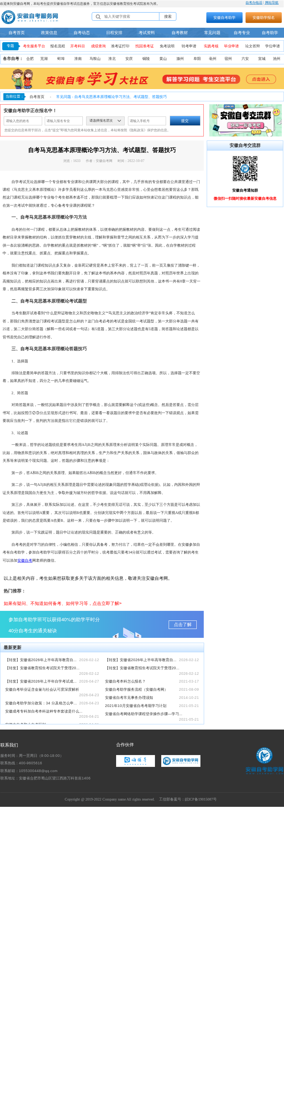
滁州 (180, 59)
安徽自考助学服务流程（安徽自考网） (136, 689)
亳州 (212, 59)
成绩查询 (98, 46)
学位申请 (272, 46)
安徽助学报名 (264, 18)
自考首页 (17, 32)
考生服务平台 (34, 46)
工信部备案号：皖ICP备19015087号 (188, 799)
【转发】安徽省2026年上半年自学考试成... (41, 681)
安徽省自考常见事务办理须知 (129, 698)
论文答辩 (252, 46)
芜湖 (44, 59)
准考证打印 (120, 46)
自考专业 (242, 32)
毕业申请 (231, 46)
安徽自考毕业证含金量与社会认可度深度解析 (42, 689)
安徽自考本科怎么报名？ (125, 681)
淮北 (112, 59)
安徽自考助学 (224, 18)
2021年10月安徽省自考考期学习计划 (135, 706)
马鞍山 (95, 59)
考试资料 (147, 32)
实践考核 (211, 46)
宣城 (262, 59)
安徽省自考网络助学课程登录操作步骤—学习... (143, 714)
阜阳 (197, 59)
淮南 (78, 59)
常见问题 (212, 32)
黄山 (163, 59)
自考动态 (82, 32)
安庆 (129, 59)
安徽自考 (24, 560)
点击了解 (183, 624)
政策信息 (49, 32)
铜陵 (146, 59)
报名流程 (57, 46)
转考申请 (189, 46)
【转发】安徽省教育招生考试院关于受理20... (42, 668)
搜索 (168, 16)
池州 (276, 59)
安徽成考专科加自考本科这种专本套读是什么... (43, 711)
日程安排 (114, 32)
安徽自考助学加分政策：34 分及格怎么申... (41, 703)
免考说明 (167, 46)
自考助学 (270, 32)
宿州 (228, 59)
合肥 (30, 59)
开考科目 (77, 46)
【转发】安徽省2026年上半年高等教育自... (41, 660)
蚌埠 (61, 59)
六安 (245, 59)
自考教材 (180, 32)
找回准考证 (144, 46)
